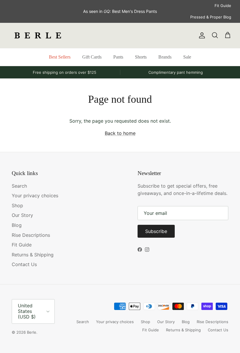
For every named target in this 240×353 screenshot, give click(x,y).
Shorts (141, 56)
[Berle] (38, 35)
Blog (17, 225)
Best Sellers (60, 56)
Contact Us (24, 264)
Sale (187, 56)
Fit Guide (223, 5)
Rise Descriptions (31, 235)
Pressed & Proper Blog (210, 17)
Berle (31, 332)
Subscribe (156, 231)
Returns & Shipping (33, 255)
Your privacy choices (35, 195)
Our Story (22, 215)
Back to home (120, 133)
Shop (17, 205)
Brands (165, 56)
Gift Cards (92, 56)
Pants (118, 56)
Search (19, 186)
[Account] (200, 35)
